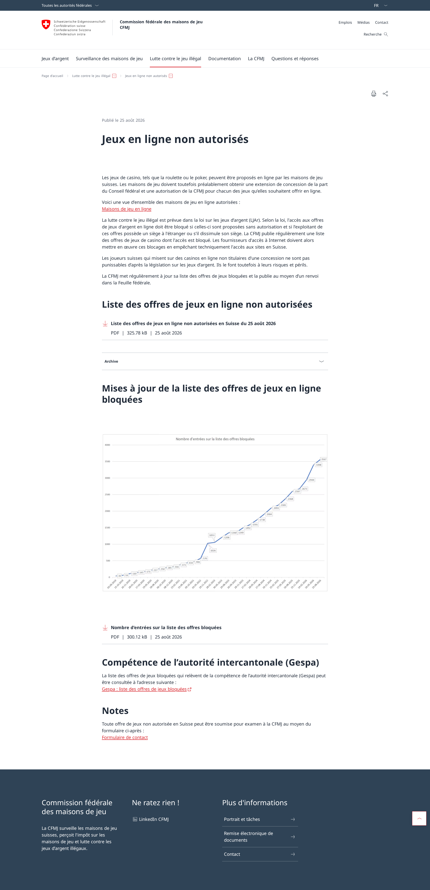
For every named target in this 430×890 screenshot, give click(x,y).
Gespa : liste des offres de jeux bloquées (144, 689)
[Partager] (385, 93)
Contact (232, 854)
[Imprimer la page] (373, 93)
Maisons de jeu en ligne (126, 209)
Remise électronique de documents (248, 836)
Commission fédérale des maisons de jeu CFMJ (162, 24)
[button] (55, 58)
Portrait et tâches (242, 819)
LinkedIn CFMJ (154, 819)
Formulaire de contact (125, 737)
